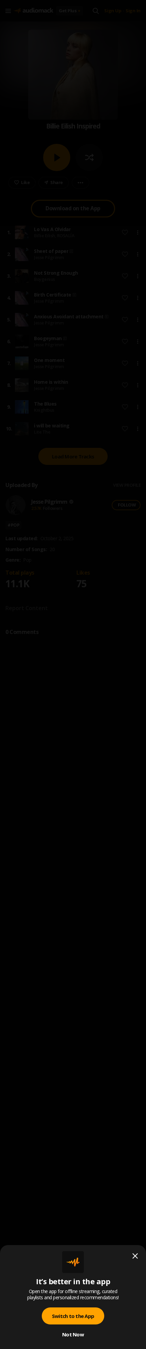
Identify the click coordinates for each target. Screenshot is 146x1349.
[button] (73, 674)
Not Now (73, 1334)
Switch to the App (73, 1316)
